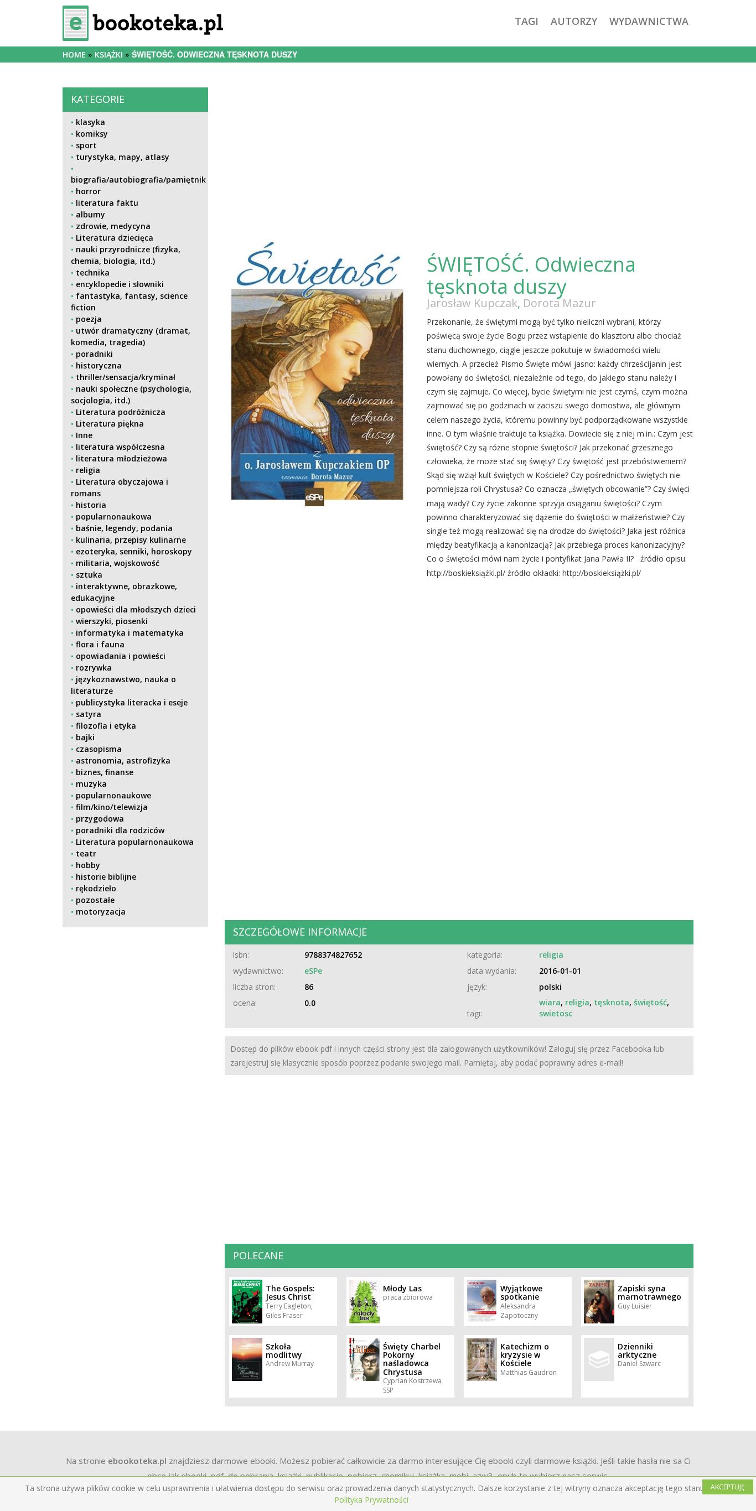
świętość (650, 1002)
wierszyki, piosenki (112, 621)
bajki (85, 737)
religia (88, 470)
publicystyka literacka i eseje (132, 702)
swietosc (555, 1013)
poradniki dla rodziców (120, 830)
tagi (526, 21)
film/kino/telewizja (112, 807)
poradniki (94, 354)
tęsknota (611, 1002)
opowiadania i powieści (120, 656)
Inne (84, 435)
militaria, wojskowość (117, 563)
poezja (89, 319)
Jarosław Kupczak (472, 302)
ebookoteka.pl (137, 1460)
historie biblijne (106, 876)
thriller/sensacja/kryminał (125, 377)
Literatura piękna (110, 423)
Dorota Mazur (559, 302)
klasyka (90, 122)
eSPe (313, 970)
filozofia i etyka (106, 725)
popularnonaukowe (113, 795)
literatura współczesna (120, 447)
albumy (90, 214)
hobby (88, 865)
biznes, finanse (104, 772)
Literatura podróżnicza (120, 412)
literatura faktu (107, 203)
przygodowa (100, 818)
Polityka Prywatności (371, 1499)
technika (93, 272)
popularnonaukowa (114, 516)
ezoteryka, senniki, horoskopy (134, 551)
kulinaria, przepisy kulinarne (131, 539)
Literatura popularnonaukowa (135, 842)
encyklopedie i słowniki (120, 284)
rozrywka (94, 667)
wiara (550, 1002)
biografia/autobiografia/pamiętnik (138, 179)
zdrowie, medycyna (113, 226)
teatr (86, 853)
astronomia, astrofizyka (123, 760)
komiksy (92, 133)
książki (109, 54)
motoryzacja (101, 911)
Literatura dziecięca (114, 237)
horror (88, 191)
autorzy (574, 21)
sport (86, 145)
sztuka (89, 574)
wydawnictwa (648, 21)
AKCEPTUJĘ (728, 1487)
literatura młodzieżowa (121, 458)
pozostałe (95, 900)
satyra (88, 714)
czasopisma (99, 749)
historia (91, 505)
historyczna (99, 365)
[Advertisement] (135, 1013)
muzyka (91, 783)
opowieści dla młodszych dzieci (136, 609)
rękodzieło (96, 888)
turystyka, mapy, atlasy (122, 157)
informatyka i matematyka (130, 632)
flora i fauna (100, 644)
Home (74, 54)
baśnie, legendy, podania (124, 528)
